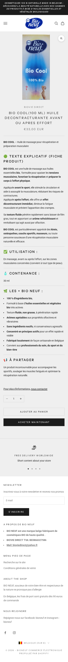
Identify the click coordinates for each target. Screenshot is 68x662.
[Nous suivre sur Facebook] (5, 632)
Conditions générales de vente (19, 568)
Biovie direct (34, 107)
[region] (34, 454)
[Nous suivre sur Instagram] (14, 632)
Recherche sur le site (14, 562)
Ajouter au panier (34, 411)
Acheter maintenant (34, 422)
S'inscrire (16, 512)
